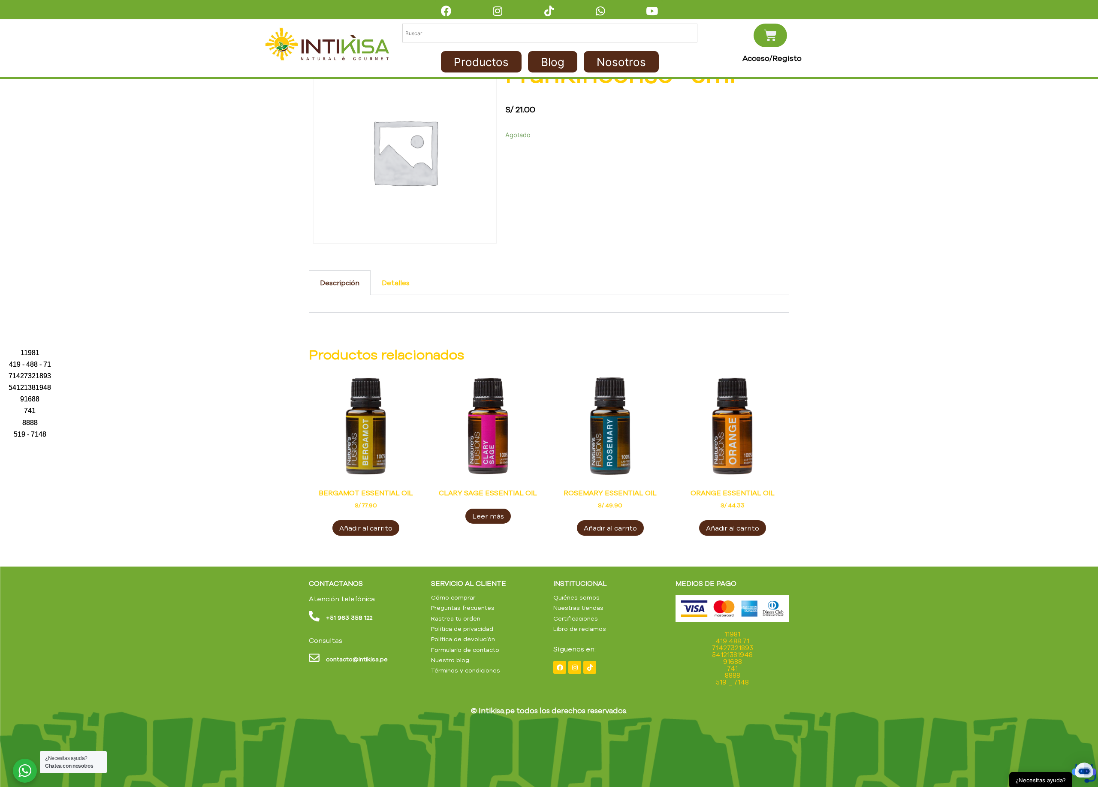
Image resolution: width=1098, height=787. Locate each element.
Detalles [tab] (396, 282)
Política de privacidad (462, 628)
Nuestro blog (450, 660)
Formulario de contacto (465, 649)
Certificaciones (575, 618)
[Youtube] (652, 10)
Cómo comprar (453, 597)
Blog (552, 62)
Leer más (488, 516)
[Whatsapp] (600, 10)
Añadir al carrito (365, 528)
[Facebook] (446, 10)
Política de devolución (463, 639)
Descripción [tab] (339, 282)
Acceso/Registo (772, 58)
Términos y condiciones (465, 670)
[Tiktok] (549, 10)
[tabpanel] (549, 304)
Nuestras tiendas (578, 607)
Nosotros (621, 62)
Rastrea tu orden (455, 618)
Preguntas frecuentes (463, 607)
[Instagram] (497, 10)
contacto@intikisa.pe (357, 659)
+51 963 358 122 (349, 617)
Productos (481, 62)
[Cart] (770, 35)
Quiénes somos (576, 597)
